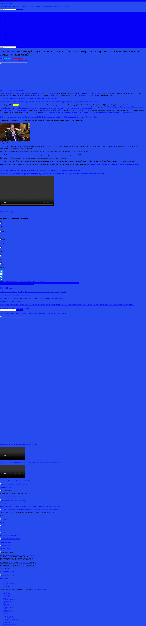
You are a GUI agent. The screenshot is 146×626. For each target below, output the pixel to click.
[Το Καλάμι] (3, 519)
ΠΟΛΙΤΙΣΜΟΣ (11, 35)
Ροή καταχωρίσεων (8, 583)
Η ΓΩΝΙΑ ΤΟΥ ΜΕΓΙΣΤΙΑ (14, 36)
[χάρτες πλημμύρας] (5, 545)
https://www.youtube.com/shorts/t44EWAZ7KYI (13, 90)
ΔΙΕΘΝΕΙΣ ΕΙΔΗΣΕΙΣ (9, 26)
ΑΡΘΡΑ (5, 613)
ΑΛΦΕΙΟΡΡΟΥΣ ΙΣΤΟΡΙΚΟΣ (11, 32)
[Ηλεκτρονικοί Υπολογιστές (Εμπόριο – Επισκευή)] (14, 484)
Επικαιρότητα (11, 281)
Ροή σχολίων (6, 584)
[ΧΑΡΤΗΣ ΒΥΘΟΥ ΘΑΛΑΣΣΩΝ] (10, 539)
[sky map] (3, 532)
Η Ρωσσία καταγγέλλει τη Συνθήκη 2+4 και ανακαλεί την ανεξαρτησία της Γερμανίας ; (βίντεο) (33, 292)
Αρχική (5, 12)
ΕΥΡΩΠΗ (9, 21)
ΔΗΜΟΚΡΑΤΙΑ (11, 17)
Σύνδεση (5, 581)
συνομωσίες (41, 281)
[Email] (73, 274)
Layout (5, 614)
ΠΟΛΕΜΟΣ (34, 281)
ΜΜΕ (5, 608)
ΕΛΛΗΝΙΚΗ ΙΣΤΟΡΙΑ (13, 33)
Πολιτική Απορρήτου (9, 624)
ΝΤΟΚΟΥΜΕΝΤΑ (18, 58)
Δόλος (6, 281)
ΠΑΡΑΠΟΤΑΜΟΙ (15, 41)
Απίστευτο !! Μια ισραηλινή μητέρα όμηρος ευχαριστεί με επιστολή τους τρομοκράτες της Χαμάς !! (34, 298)
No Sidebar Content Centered (15, 621)
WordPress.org (7, 586)
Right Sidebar (10, 618)
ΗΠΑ (16, 281)
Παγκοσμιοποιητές (26, 281)
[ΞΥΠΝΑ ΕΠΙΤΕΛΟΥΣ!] (7, 575)
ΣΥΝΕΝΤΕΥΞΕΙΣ (8, 611)
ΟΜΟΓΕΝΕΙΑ (11, 20)
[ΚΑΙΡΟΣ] (3, 525)
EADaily (5, 164)
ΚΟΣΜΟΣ (6, 15)
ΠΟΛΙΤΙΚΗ (6, 14)
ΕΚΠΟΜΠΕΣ (7, 610)
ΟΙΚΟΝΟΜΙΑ (7, 27)
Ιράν (19, 281)
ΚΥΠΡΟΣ (9, 18)
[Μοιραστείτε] (73, 279)
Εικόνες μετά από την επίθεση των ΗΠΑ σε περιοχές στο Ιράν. (17, 284)
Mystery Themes (42, 589)
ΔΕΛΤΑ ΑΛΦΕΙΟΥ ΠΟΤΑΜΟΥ (16, 39)
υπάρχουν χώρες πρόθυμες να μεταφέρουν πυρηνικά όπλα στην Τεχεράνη (114, 164)
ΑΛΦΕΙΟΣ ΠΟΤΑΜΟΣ (6, 3)
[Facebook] (73, 276)
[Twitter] (73, 271)
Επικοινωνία (6, 622)
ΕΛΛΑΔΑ (6, 24)
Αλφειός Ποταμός (23, 60)
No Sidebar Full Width (13, 619)
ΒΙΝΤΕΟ (5, 30)
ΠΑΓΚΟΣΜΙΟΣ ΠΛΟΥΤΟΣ (14, 29)
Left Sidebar (10, 616)
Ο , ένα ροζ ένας (16, 110)
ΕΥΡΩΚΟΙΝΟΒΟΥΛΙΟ (13, 23)
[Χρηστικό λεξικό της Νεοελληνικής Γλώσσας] (13, 500)
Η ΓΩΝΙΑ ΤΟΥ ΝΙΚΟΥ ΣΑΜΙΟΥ (16, 38)
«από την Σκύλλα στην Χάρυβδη (87, 95)
